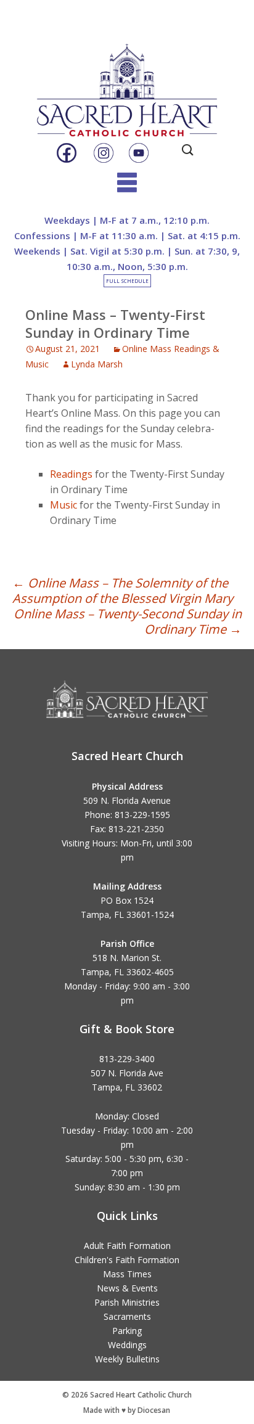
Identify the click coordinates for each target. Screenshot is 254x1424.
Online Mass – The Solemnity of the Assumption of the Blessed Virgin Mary (122, 591)
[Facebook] (66, 153)
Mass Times (127, 1274)
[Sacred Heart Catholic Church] (127, 79)
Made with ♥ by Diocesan (126, 1410)
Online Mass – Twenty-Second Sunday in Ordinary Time (128, 621)
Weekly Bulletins (127, 1359)
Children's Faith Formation (127, 1260)
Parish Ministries (127, 1302)
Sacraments (127, 1316)
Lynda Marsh (97, 364)
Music (63, 505)
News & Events (127, 1288)
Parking (127, 1330)
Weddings (127, 1345)
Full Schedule (127, 280)
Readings (71, 474)
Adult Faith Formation (127, 1245)
